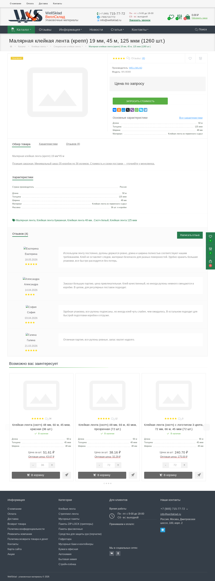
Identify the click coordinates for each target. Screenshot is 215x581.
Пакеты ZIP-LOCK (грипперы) (76, 524)
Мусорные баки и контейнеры (76, 544)
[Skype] (141, 110)
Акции (11, 554)
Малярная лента (25, 220)
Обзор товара (21, 144)
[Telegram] (145, 110)
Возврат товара (17, 524)
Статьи (116, 29)
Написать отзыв (190, 235)
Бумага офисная (68, 549)
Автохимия (65, 554)
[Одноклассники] (119, 110)
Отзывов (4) (73, 144)
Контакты (139, 29)
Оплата (12, 514)
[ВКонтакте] (114, 110)
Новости (96, 29)
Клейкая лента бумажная (51, 220)
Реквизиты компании (20, 534)
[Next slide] (206, 427)
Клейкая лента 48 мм (80, 220)
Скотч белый (101, 220)
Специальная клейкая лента (67, 46)
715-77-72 (112, 13)
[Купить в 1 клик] (66, 475)
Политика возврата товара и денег (28, 539)
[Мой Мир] (123, 110)
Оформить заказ (199, 18)
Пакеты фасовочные (71, 529)
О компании (14, 508)
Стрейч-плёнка (67, 564)
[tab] (104, 483)
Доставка (13, 519)
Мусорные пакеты (69, 519)
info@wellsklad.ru (170, 514)
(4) (143, 58)
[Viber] (132, 110)
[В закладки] (190, 58)
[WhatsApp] (137, 110)
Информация (69, 29)
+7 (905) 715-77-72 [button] (173, 508)
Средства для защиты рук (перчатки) (80, 534)
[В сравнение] (200, 58)
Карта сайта (15, 549)
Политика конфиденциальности (26, 529)
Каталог (23, 29)
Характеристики (48, 144)
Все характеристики (191, 117)
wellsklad (135, 68)
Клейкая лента (39, 46)
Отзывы (45, 29)
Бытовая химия (68, 559)
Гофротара (65, 539)
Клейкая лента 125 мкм (123, 220)
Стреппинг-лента (69, 514)
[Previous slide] (8, 427)
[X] (128, 110)
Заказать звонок (139, 20)
